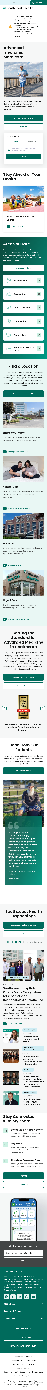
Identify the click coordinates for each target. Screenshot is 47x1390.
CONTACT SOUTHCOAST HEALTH (24, 1346)
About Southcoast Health (23, 677)
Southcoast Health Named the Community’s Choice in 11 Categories (23, 1055)
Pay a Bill (23, 127)
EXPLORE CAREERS (23, 1337)
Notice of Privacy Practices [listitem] (23, 1364)
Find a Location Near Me (23, 394)
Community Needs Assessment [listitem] (23, 1360)
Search (23, 156)
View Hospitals (14, 565)
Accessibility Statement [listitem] (23, 1357)
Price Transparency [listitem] (23, 1368)
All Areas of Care (23, 268)
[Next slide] (42, 200)
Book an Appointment (23, 118)
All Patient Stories (23, 771)
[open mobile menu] (42, 8)
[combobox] (23, 149)
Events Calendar (24, 934)
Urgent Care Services (18, 619)
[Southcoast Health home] (18, 8)
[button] (38, 2)
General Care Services (18, 508)
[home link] (19, 1271)
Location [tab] (32, 141)
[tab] (14, 942)
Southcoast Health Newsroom (23, 925)
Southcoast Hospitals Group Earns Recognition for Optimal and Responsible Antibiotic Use (23, 987)
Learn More (17, 226)
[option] (23, 79)
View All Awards (23, 686)
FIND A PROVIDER (23, 1328)
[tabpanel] (23, 153)
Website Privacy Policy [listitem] (23, 1376)
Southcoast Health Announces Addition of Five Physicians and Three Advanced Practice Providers (23, 1078)
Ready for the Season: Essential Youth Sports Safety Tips (23, 1098)
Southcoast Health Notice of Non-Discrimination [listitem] (23, 1372)
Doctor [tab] (15, 141)
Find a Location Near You (23, 1246)
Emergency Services (17, 452)
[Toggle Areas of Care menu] (23, 1311)
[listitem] (6, 1296)
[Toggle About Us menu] (23, 1304)
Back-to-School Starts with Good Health (23, 1035)
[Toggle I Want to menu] (23, 1318)
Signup (22, 1184)
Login (22, 1176)
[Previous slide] (4, 200)
